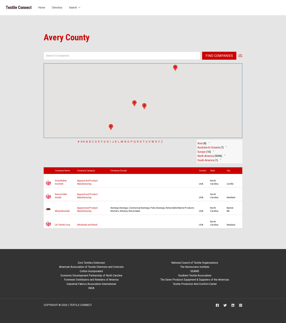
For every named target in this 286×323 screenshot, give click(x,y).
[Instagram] (240, 305)
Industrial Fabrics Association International (91, 284)
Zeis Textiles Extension (91, 262)
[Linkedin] (233, 305)
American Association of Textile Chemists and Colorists (91, 266)
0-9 (83, 141)
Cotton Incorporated (91, 271)
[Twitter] (225, 305)
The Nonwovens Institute (194, 266)
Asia (200, 143)
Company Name (63, 170)
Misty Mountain (62, 211)
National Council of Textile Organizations (194, 262)
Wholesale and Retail (87, 224)
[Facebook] (217, 305)
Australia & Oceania (208, 147)
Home (41, 7)
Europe (201, 151)
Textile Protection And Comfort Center (195, 284)
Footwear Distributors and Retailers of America (91, 279)
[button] (78, 7)
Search (73, 7)
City (229, 170)
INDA (91, 288)
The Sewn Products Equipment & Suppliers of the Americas (194, 279)
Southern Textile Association (194, 275)
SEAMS (194, 271)
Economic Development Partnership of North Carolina (91, 275)
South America (205, 160)
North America (205, 156)
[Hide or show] (209, 143)
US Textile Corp (62, 224)
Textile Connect (19, 7)
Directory (57, 7)
